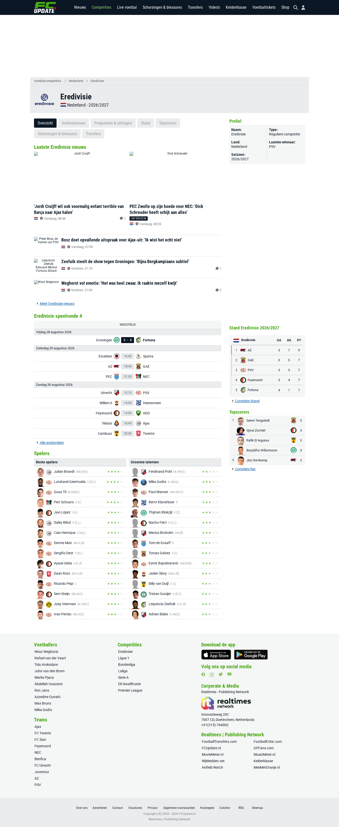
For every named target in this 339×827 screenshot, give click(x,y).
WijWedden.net (213, 761)
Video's (214, 7)
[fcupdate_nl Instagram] (212, 674)
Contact (117, 808)
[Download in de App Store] (216, 655)
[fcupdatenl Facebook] (203, 674)
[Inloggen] (301, 7)
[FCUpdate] (45, 7)
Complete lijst (245, 469)
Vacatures (135, 808)
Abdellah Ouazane (48, 684)
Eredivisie (97, 81)
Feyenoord (42, 746)
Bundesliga (126, 665)
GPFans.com (264, 748)
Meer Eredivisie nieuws (56, 304)
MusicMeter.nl (264, 754)
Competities (101, 7)
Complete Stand (247, 401)
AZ (36, 778)
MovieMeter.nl (212, 754)
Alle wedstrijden (51, 443)
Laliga (123, 671)
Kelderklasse (236, 7)
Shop (285, 7)
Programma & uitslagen (113, 123)
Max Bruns (42, 703)
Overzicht (45, 123)
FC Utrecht (42, 765)
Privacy (153, 808)
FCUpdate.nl (211, 748)
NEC (37, 752)
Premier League (130, 690)
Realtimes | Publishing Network (169, 819)
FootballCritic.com (268, 742)
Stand (145, 123)
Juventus (41, 772)
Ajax (37, 727)
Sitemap (257, 808)
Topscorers (167, 123)
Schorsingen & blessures (162, 7)
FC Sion (40, 740)
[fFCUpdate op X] (220, 674)
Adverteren (100, 808)
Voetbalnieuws (73, 123)
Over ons (82, 808)
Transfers (195, 7)
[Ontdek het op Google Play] (251, 655)
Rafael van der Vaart (50, 658)
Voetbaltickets (263, 7)
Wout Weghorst (46, 652)
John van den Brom (49, 671)
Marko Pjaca (44, 677)
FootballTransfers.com (219, 742)
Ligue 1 (123, 658)
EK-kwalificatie (129, 684)
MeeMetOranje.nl (267, 767)
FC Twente (42, 733)
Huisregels (207, 808)
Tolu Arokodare (46, 665)
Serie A (123, 677)
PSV (272, 147)
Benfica (40, 759)
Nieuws (80, 7)
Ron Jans (41, 690)
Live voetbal (127, 7)
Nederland (76, 81)
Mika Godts (43, 710)
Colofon (224, 808)
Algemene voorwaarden (179, 808)
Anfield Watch (212, 767)
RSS (241, 808)
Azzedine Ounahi (47, 697)
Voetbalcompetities (47, 81)
